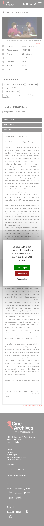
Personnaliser (22, 279)
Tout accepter (22, 267)
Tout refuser (22, 273)
